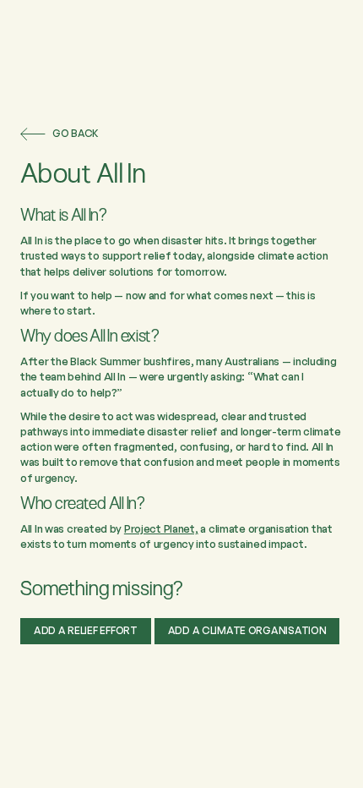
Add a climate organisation (247, 630)
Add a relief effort (86, 630)
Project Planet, (161, 528)
